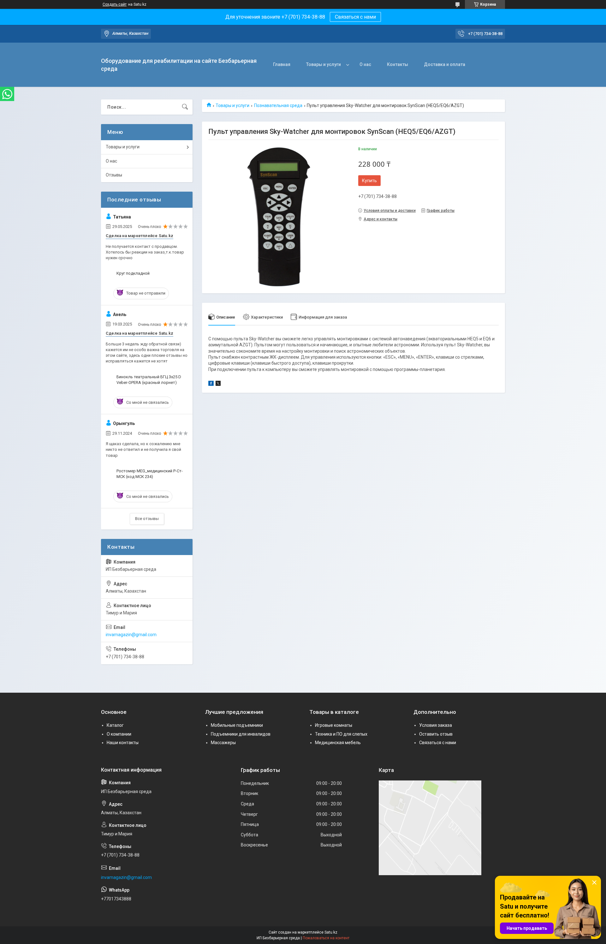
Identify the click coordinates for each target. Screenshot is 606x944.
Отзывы (114, 174)
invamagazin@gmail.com (131, 634)
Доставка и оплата (444, 64)
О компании (119, 734)
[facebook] (211, 384)
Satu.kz (330, 932)
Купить (369, 180)
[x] (218, 384)
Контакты (397, 64)
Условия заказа (435, 725)
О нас (365, 64)
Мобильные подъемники (237, 725)
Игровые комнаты (333, 725)
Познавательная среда (278, 105)
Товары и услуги (323, 64)
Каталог (115, 725)
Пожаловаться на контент (326, 938)
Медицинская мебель (338, 742)
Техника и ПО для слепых (341, 734)
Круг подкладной (133, 273)
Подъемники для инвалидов (240, 734)
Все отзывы (147, 518)
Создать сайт (115, 4)
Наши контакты (123, 742)
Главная (281, 64)
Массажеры (223, 742)
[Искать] (185, 107)
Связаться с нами (355, 17)
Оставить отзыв (436, 734)
